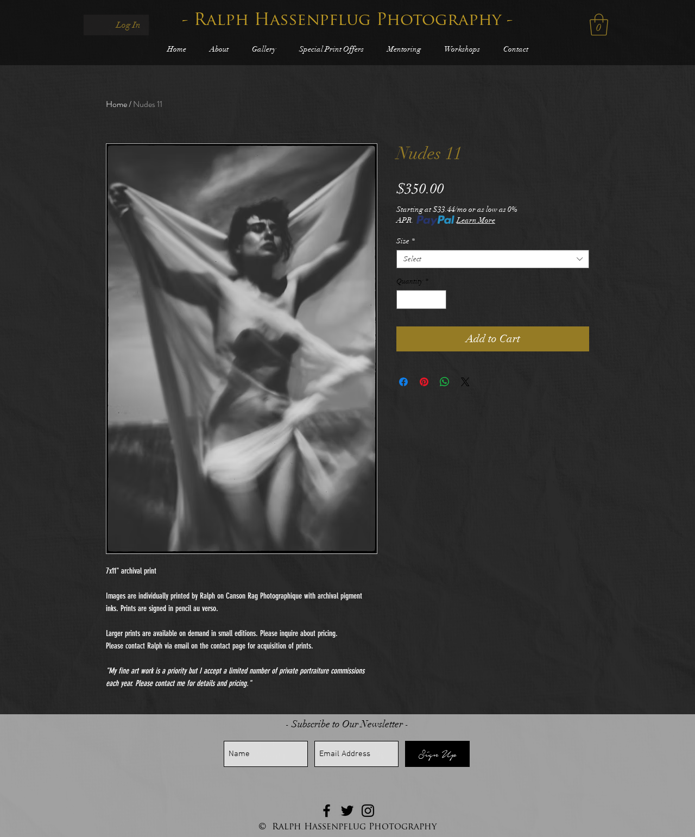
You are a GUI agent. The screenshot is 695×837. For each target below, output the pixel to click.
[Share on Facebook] (403, 381)
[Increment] (438, 300)
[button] (599, 24)
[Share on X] (465, 381)
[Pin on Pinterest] (424, 381)
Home (116, 104)
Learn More (476, 220)
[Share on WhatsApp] (444, 381)
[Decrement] (404, 300)
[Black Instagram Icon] (367, 810)
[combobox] (492, 259)
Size (405, 241)
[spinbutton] (421, 300)
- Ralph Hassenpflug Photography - (347, 20)
